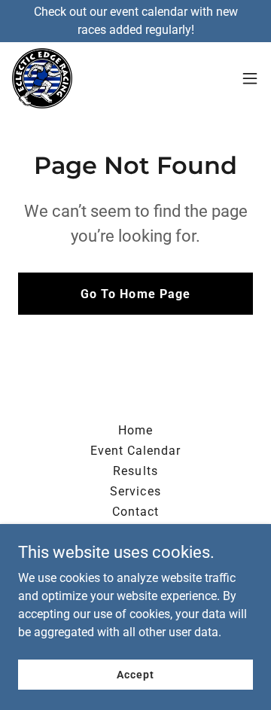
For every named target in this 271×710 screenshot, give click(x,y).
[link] (42, 78)
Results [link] (135, 471)
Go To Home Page (135, 294)
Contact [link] (135, 511)
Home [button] (135, 430)
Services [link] (135, 491)
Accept (135, 674)
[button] (250, 78)
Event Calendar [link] (135, 450)
